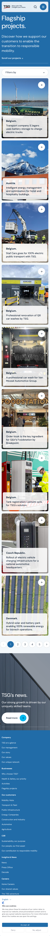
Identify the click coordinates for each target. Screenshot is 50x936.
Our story (6, 752)
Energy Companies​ (10, 814)
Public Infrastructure (11, 810)
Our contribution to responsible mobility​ (19, 850)
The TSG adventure (10, 894)
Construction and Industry (13, 819)
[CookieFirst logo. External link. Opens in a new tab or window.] (3, 903)
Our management (9, 747)
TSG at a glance (9, 743)
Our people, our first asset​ (13, 846)
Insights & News (9, 857)
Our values (6, 757)
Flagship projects (9, 788)
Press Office (7, 867)
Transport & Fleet (9, 805)
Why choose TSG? (10, 774)
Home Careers (8, 884)
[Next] (46, 644)
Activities (6, 783)
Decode (5, 872)
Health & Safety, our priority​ (14, 779)
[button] (3, 644)
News (4, 862)
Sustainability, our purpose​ (13, 841)
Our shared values (10, 889)
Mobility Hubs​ (8, 800)
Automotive (7, 824)
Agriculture (6, 829)
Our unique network (10, 762)
